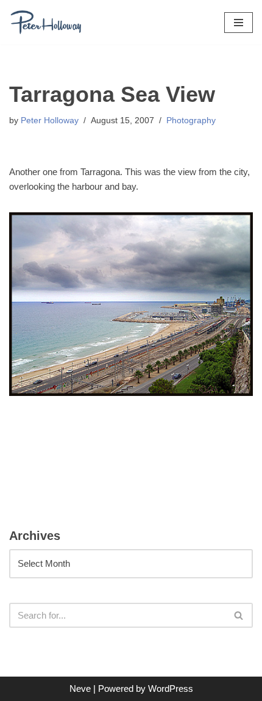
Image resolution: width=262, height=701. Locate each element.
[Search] (239, 615)
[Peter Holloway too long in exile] (45, 22)
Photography (191, 120)
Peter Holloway (50, 120)
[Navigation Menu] (238, 22)
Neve (80, 688)
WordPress (170, 688)
